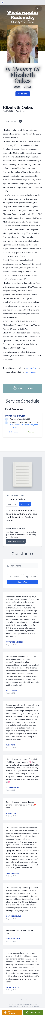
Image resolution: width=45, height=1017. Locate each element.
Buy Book (25, 504)
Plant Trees (31, 432)
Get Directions (13, 432)
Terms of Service (29, 1006)
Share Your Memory (16, 541)
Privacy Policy (15, 1006)
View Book (12, 504)
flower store (30, 371)
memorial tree (32, 368)
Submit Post (22, 582)
